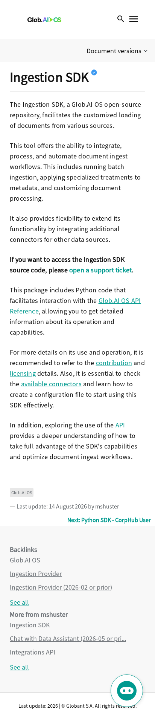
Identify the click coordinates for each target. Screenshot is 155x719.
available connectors (51, 383)
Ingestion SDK (30, 625)
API (120, 425)
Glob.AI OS (21, 492)
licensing (23, 373)
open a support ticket (100, 270)
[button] (118, 51)
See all (19, 602)
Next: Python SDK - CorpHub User (109, 520)
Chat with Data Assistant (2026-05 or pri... (68, 638)
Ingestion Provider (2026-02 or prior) (61, 587)
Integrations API (32, 652)
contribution (114, 362)
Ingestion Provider (36, 573)
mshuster (107, 506)
